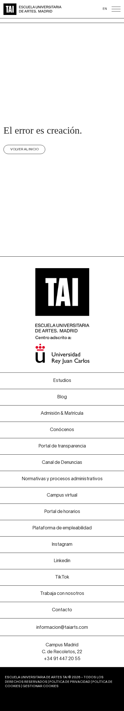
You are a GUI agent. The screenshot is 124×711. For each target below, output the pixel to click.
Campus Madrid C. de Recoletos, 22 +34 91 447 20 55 (62, 652)
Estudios (62, 381)
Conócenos (62, 430)
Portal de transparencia (62, 446)
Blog (62, 397)
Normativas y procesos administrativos (62, 479)
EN (105, 8)
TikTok (62, 577)
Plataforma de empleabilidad (62, 528)
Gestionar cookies (40, 686)
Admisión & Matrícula (62, 414)
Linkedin (62, 561)
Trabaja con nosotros (62, 594)
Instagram (62, 545)
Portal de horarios (62, 512)
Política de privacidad (69, 682)
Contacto (62, 610)
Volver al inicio (24, 149)
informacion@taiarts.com (62, 628)
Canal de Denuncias (62, 463)
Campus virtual (62, 495)
